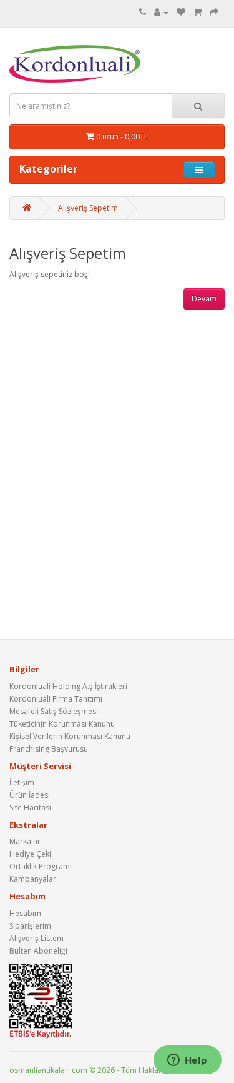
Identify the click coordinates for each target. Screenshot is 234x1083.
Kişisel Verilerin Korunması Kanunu (69, 736)
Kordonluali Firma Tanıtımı (55, 698)
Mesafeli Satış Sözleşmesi (53, 711)
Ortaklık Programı (40, 866)
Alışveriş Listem (36, 938)
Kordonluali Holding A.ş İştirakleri (68, 686)
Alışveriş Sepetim (88, 208)
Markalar (25, 841)
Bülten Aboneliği (38, 950)
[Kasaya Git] (214, 12)
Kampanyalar (32, 879)
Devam (204, 298)
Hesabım (25, 913)
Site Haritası (30, 807)
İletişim (21, 782)
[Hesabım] (161, 12)
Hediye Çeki (30, 854)
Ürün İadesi (29, 795)
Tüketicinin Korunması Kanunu (62, 723)
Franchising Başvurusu (48, 748)
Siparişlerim (30, 925)
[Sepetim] (197, 12)
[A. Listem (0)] (181, 12)
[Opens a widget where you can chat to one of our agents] (187, 1061)
